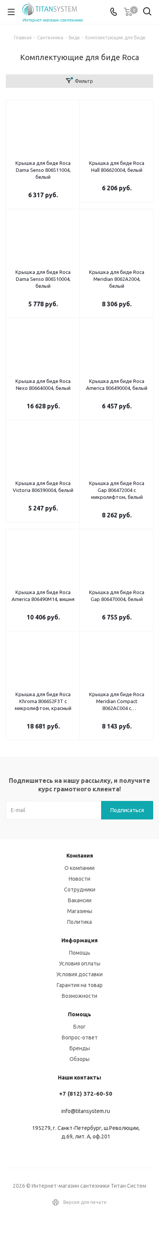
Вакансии (79, 900)
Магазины (79, 911)
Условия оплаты (79, 963)
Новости (79, 879)
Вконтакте (70, 1231)
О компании (79, 868)
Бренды (79, 1048)
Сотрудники (79, 889)
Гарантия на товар (80, 985)
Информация (79, 940)
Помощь (79, 953)
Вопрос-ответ (80, 1037)
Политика (79, 922)
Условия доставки (79, 974)
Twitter (89, 1231)
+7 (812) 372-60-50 (85, 1093)
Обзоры (79, 1059)
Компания (79, 856)
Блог (79, 1027)
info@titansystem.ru (85, 1111)
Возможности (79, 996)
